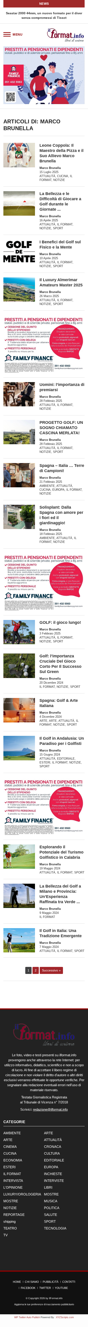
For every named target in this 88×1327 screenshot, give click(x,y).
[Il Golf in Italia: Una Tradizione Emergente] (19, 940)
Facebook (28, 1288)
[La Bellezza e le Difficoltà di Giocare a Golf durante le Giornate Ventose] (19, 203)
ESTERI (44, 762)
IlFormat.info (56, 1298)
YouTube (61, 1288)
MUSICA (50, 1201)
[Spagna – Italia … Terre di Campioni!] (19, 475)
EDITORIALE (66, 758)
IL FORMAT (64, 224)
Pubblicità (50, 1281)
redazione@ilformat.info (50, 1109)
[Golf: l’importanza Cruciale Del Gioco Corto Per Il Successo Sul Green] (19, 666)
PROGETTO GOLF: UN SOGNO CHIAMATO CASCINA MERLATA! (61, 427)
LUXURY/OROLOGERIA (22, 1194)
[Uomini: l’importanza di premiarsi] (19, 394)
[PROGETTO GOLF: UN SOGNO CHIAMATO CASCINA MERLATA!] (19, 432)
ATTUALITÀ (47, 176)
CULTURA (52, 1153)
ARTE (43, 720)
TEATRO (10, 1228)
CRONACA (52, 1147)
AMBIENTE (47, 486)
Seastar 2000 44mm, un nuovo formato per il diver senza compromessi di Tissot (44, 15)
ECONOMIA (12, 1160)
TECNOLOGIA (55, 1228)
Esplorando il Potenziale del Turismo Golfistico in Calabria (61, 852)
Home (17, 1281)
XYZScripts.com (65, 1317)
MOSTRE (51, 1194)
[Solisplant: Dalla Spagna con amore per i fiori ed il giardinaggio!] (19, 517)
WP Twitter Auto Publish (27, 1317)
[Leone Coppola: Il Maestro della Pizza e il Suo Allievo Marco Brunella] (19, 155)
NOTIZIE (59, 180)
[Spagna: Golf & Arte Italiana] (19, 710)
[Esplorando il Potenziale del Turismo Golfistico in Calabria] (19, 856)
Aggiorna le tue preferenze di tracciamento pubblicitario (44, 1304)
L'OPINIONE (13, 1187)
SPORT (58, 228)
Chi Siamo (32, 1281)
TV (5, 1235)
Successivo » (51, 970)
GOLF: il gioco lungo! (60, 622)
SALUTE (50, 1215)
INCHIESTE (53, 1174)
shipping (9, 1221)
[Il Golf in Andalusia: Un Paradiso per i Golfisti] (19, 748)
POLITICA (51, 1208)
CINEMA (10, 1147)
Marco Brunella (50, 168)
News (44, 3)
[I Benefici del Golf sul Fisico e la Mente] (19, 251)
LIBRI (48, 1187)
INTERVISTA (13, 1181)
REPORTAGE (14, 1215)
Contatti (68, 1281)
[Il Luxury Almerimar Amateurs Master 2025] (19, 289)
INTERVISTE (54, 1181)
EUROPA (58, 489)
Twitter (45, 1288)
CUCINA (62, 176)
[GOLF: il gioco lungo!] (19, 632)
